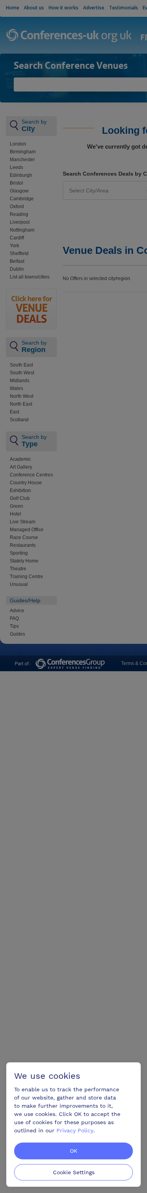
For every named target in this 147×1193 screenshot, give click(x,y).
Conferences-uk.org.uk (69, 36)
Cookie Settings (73, 1172)
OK (73, 1151)
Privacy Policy (74, 1130)
